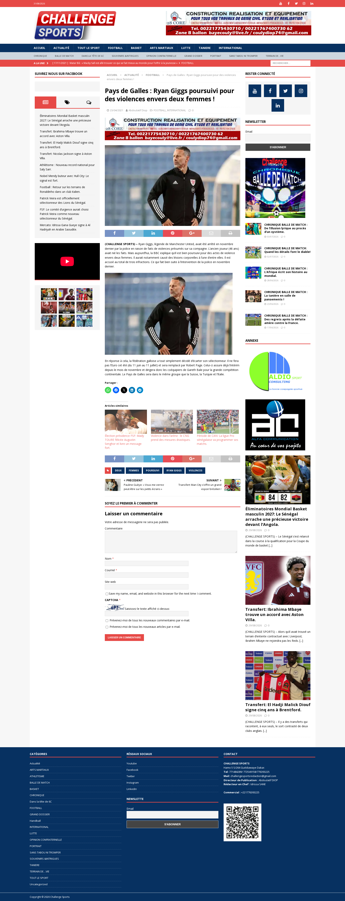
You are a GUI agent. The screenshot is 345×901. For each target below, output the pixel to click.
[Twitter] (296, 3)
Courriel (110, 570)
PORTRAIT (215, 55)
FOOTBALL (115, 48)
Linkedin (132, 789)
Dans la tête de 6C (93, 55)
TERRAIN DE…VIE (275, 55)
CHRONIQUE (40, 55)
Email (248, 131)
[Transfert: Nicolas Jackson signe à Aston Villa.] (49, 308)
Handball (35, 821)
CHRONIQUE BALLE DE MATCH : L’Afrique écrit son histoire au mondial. (285, 271)
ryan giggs (174, 470)
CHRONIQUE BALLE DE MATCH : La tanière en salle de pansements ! (285, 295)
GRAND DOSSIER (193, 55)
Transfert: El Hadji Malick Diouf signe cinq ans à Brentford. (277, 707)
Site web (110, 582)
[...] (270, 545)
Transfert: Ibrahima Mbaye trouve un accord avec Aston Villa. (274, 614)
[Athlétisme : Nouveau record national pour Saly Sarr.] (67, 308)
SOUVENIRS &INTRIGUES (125, 55)
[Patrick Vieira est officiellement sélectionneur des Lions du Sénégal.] (67, 321)
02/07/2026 (272, 256)
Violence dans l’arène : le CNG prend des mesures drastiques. (170, 438)
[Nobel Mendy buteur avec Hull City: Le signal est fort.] (84, 308)
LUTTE (185, 48)
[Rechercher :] (290, 63)
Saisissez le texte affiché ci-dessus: (147, 608)
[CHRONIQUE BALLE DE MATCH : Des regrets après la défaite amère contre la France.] (253, 320)
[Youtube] (280, 3)
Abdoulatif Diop (138, 110)
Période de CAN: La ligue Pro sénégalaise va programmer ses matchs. (217, 440)
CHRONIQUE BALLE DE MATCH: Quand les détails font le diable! (287, 250)
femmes (134, 470)
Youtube (132, 763)
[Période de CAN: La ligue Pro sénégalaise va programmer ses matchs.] (218, 422)
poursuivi (152, 470)
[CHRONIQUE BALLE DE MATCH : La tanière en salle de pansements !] (253, 296)
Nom (108, 558)
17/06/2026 (272, 327)
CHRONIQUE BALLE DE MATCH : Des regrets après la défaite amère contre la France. (285, 319)
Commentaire (114, 528)
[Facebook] (288, 3)
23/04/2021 (116, 110)
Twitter (131, 776)
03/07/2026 (272, 236)
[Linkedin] (311, 3)
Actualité (61, 48)
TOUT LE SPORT (88, 48)
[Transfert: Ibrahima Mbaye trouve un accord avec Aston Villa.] (67, 294)
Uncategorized (39, 884)
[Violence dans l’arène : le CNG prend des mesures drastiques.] (172, 422)
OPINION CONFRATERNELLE (161, 55)
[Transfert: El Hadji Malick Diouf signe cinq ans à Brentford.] (84, 294)
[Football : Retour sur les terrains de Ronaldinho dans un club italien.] (49, 321)
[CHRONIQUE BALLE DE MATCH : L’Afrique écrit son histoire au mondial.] (253, 273)
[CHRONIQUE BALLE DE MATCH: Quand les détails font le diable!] (253, 252)
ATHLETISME (37, 776)
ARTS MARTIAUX (161, 48)
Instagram (133, 782)
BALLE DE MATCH (64, 55)
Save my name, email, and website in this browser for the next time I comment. (160, 593)
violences (195, 470)
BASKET (136, 48)
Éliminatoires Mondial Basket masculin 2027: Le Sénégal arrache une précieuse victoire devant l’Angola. (65, 120)
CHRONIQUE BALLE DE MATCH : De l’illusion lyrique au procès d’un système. (285, 228)
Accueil (39, 48)
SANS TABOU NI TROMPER (243, 55)
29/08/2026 (255, 530)
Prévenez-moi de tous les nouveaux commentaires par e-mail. (150, 620)
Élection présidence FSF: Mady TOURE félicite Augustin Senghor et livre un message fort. (124, 442)
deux (118, 470)
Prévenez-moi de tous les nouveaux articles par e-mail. (145, 627)
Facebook (132, 770)
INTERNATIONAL (230, 48)
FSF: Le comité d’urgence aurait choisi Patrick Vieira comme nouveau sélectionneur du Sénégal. (64, 214)
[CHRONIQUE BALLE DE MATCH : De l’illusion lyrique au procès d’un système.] (253, 229)
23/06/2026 (272, 303)
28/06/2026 (272, 280)
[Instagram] (304, 3)
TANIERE (205, 48)
